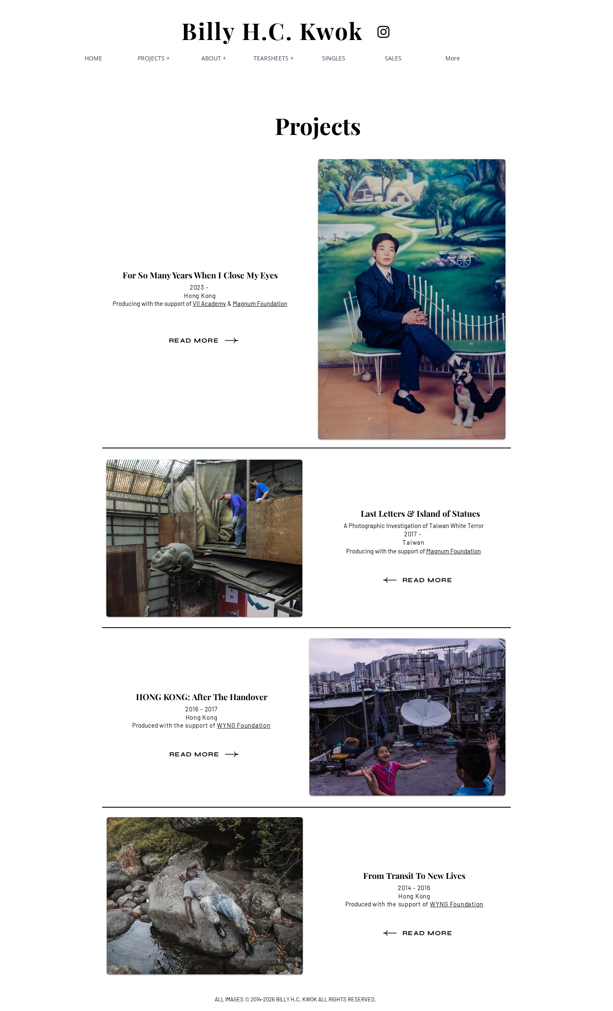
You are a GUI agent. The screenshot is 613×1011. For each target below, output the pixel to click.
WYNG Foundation (243, 725)
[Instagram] (383, 32)
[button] (213, 58)
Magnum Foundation (453, 551)
